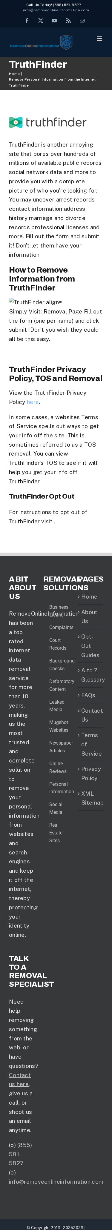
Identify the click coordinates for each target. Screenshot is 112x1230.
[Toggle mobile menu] (100, 39)
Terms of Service (90, 744)
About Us (89, 617)
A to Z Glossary (90, 675)
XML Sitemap (90, 798)
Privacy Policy (90, 773)
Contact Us (90, 715)
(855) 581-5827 (20, 1154)
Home (89, 596)
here (33, 402)
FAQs (88, 695)
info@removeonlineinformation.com (56, 10)
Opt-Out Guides (90, 645)
